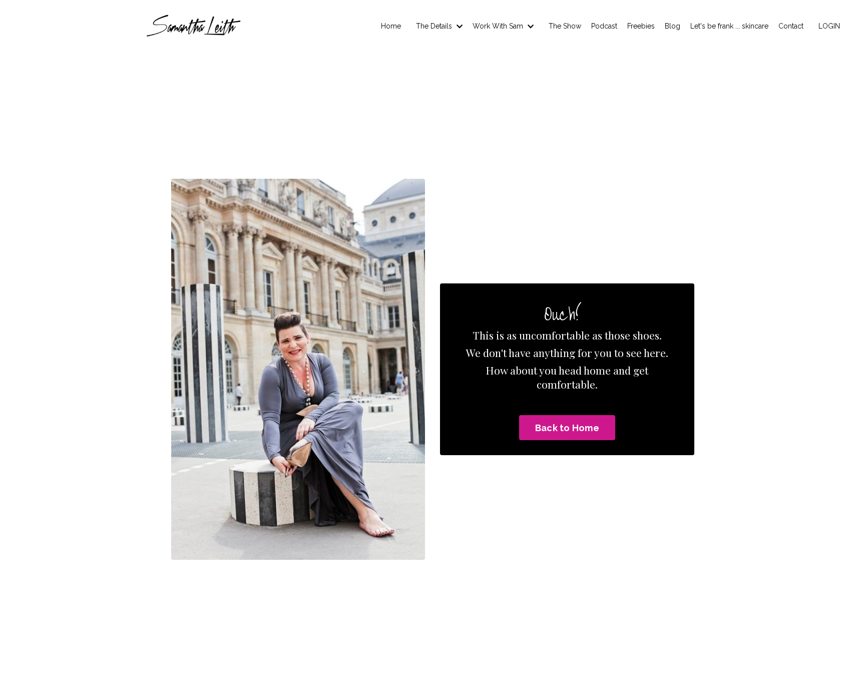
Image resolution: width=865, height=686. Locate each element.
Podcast (604, 26)
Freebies (641, 26)
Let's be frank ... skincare (729, 26)
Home (391, 26)
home (597, 370)
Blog (672, 26)
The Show (565, 26)
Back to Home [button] (567, 428)
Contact (790, 26)
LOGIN (829, 26)
